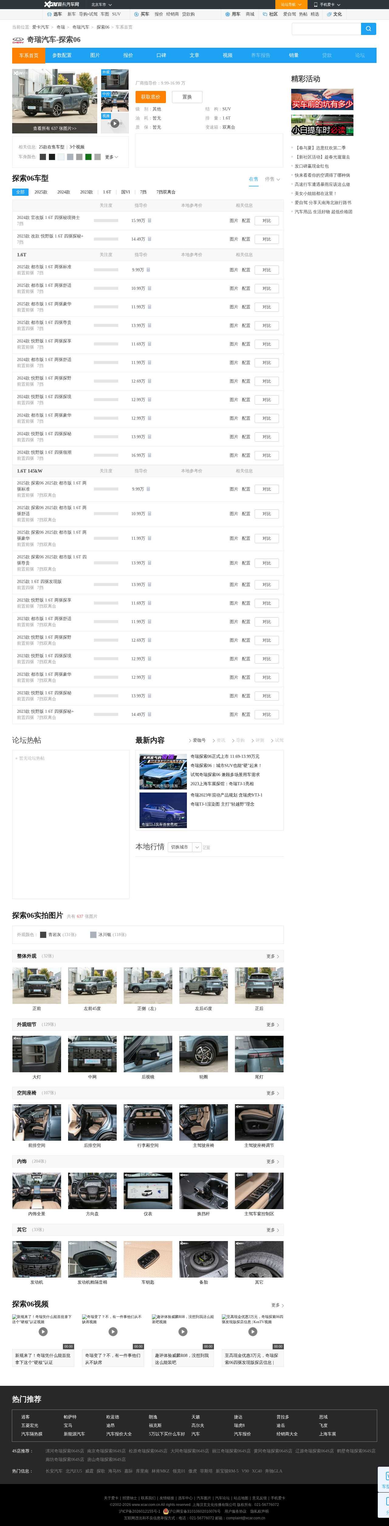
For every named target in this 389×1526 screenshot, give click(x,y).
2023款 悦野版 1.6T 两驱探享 (44, 600)
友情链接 (167, 1498)
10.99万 (138, 288)
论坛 (360, 55)
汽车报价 (242, 1434)
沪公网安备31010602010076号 (195, 1511)
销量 (294, 55)
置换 (187, 96)
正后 (259, 1008)
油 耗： (144, 118)
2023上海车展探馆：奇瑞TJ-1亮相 (222, 784)
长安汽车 (54, 1471)
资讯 (221, 740)
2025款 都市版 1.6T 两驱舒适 (44, 285)
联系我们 (148, 1498)
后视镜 (148, 1077)
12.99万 (138, 399)
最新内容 (150, 740)
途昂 (110, 1425)
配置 (246, 220)
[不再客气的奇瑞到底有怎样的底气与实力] (163, 756)
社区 (273, 14)
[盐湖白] (98, 157)
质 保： (144, 127)
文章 (194, 55)
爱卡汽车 (40, 27)
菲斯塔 (206, 1471)
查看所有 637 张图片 (55, 128)
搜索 (368, 29)
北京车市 (98, 4)
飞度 (323, 1425)
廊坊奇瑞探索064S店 (65, 1459)
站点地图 (241, 1498)
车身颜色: (28, 156)
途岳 (281, 1425)
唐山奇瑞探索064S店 (106, 1459)
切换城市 (179, 847)
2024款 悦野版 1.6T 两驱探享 (44, 341)
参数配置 (62, 55)
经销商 (172, 14)
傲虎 (192, 1471)
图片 (95, 55)
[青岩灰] (43, 157)
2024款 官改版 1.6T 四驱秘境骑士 (48, 217)
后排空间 (92, 1145)
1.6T (226, 118)
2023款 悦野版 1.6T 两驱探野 (44, 637)
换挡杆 (203, 1214)
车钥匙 (148, 1282)
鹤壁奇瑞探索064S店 (356, 1451)
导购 (83, 14)
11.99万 (138, 307)
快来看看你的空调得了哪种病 (322, 175)
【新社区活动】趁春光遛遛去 (322, 157)
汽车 (195, 1434)
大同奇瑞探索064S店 (189, 1451)
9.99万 (138, 270)
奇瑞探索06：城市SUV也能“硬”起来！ (226, 765)
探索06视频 (30, 1304)
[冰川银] (70, 157)
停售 (270, 179)
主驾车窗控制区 (259, 1214)
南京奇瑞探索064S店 (106, 1451)
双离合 (228, 127)
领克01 (179, 1471)
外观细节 (26, 1024)
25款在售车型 (51, 147)
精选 (315, 14)
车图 (105, 14)
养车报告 (260, 55)
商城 (250, 14)
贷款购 (188, 14)
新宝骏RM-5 (227, 1471)
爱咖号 (199, 740)
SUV (116, 14)
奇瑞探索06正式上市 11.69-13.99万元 (225, 756)
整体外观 (26, 956)
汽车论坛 (222, 1498)
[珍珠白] (61, 157)
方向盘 (92, 1214)
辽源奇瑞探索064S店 (314, 1451)
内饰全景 (36, 1214)
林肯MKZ (161, 1471)
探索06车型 (30, 178)
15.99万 (138, 220)
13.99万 (138, 325)
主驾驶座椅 (203, 1145)
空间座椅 (26, 1092)
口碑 (161, 55)
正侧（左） (148, 1008)
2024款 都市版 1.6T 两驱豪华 (44, 415)
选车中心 (185, 1498)
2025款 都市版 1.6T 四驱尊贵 (44, 322)
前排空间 (36, 1145)
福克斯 (155, 1425)
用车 (236, 14)
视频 (227, 55)
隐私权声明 (259, 1511)
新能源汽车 (74, 1434)
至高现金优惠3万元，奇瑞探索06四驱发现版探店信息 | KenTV (251, 1362)
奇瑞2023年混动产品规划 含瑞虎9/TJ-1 (227, 795)
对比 (267, 220)
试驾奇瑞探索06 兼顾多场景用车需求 (225, 774)
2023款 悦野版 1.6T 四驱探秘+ (45, 711)
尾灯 (259, 1077)
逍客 (25, 1417)
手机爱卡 (278, 1498)
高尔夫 (197, 1425)
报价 (159, 14)
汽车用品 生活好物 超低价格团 (324, 212)
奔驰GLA (273, 1471)
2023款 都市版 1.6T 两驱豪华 (44, 674)
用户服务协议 (236, 1511)
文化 (337, 14)
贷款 (327, 55)
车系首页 (29, 55)
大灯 (37, 1077)
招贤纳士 (129, 1498)
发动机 (36, 1282)
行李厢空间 (148, 1145)
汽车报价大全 (119, 1434)
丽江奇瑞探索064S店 (231, 1451)
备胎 (203, 1282)
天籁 (195, 1417)
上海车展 (327, 1434)
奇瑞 (61, 27)
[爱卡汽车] (61, 4)
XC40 (257, 1471)
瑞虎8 (239, 1425)
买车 (145, 14)
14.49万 (138, 239)
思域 (323, 1417)
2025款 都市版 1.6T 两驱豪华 (44, 304)
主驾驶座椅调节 (259, 1145)
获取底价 (150, 96)
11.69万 (138, 344)
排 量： (213, 118)
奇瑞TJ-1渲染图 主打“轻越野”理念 (222, 804)
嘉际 (128, 1471)
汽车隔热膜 (32, 1434)
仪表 (148, 1214)
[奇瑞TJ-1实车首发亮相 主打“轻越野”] (163, 794)
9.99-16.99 (170, 83)
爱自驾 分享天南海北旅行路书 (323, 202)
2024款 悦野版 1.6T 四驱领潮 (44, 452)
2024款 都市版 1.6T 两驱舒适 (44, 359)
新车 (71, 14)
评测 (260, 740)
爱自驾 (289, 14)
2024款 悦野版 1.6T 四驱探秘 (44, 434)
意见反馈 (259, 1498)
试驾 (93, 14)
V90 (245, 1471)
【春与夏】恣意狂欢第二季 (320, 148)
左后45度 (203, 1008)
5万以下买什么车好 (167, 1434)
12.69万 (138, 381)
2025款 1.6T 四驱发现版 (39, 581)
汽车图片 (204, 1498)
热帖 (303, 14)
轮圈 (203, 1077)
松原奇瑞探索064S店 (148, 1451)
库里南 (142, 1471)
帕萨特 (70, 1417)
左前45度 (92, 1008)
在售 (254, 179)
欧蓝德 (112, 1417)
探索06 (103, 27)
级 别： (144, 109)
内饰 (22, 1161)
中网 (92, 1077)
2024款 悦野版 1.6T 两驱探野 (44, 378)
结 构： (213, 109)
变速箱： (213, 127)
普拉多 (283, 1417)
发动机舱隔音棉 (92, 1282)
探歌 (101, 1471)
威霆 (89, 1471)
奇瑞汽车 (80, 27)
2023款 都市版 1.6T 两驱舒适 (44, 618)
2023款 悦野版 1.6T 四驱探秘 (44, 693)
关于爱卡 (111, 1498)
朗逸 (153, 1417)
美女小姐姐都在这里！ (316, 193)
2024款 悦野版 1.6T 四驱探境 (44, 396)
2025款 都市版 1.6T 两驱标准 (44, 267)
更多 (109, 157)
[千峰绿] (88, 157)
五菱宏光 (29, 1425)
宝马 (68, 1425)
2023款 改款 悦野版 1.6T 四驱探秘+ (50, 236)
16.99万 (138, 455)
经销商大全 (287, 1434)
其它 (22, 1229)
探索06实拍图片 (37, 915)
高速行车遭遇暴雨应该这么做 (322, 184)
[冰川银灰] (79, 157)
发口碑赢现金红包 (312, 166)
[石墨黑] (52, 157)
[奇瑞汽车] (18, 38)
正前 (37, 1008)
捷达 (238, 1417)
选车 (57, 14)
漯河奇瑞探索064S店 (65, 1451)
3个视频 (77, 147)
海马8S (114, 1471)
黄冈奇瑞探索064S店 (273, 1451)
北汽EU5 (74, 1471)
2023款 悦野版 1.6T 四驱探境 (44, 656)
